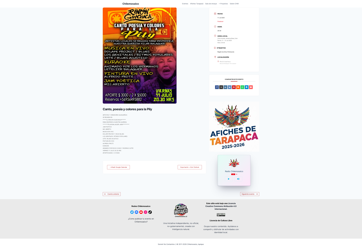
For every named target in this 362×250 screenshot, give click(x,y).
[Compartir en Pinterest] (234, 87)
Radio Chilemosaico (234, 171)
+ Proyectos (223, 4)
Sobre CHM (234, 4)
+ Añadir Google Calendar (118, 167)
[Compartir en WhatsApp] (242, 87)
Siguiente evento (248, 194)
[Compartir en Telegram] (246, 87)
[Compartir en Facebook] (217, 87)
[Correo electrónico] (251, 87)
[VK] (230, 87)
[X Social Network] (221, 87)
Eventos (185, 4)
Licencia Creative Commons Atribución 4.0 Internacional (221, 206)
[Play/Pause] (229, 178)
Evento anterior (113, 194)
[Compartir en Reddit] (238, 87)
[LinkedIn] (225, 87)
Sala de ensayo (211, 4)
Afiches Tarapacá (196, 4)
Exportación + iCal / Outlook (189, 167)
